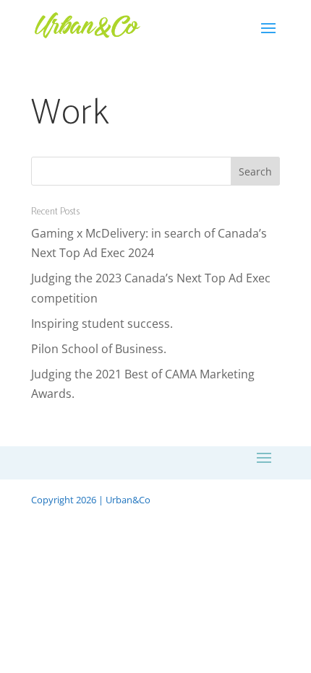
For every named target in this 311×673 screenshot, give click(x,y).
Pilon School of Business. (98, 349)
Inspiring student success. (102, 323)
